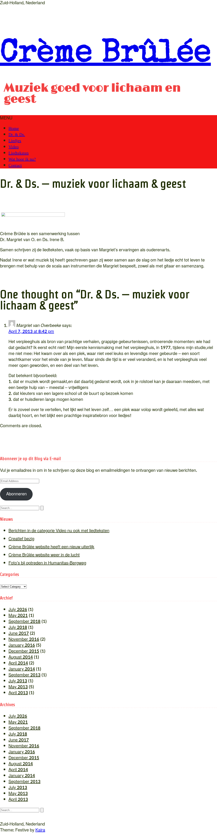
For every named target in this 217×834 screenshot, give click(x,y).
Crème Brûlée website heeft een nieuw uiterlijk (51, 547)
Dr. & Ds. (16, 134)
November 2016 (23, 639)
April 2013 (18, 693)
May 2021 (18, 615)
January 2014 (21, 669)
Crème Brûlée (105, 55)
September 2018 (24, 621)
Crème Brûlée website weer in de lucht (44, 555)
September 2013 (24, 675)
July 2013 (17, 681)
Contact (15, 165)
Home (13, 128)
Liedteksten (18, 153)
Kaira (40, 830)
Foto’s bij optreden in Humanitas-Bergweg (47, 563)
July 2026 (17, 609)
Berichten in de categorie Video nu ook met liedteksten (58, 531)
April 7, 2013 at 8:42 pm (31, 331)
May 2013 (18, 687)
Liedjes (14, 140)
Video (13, 146)
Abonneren (16, 494)
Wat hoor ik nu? (22, 159)
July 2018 (17, 627)
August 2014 (20, 657)
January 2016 (21, 645)
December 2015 (23, 651)
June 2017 (18, 633)
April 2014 (18, 663)
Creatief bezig (21, 539)
